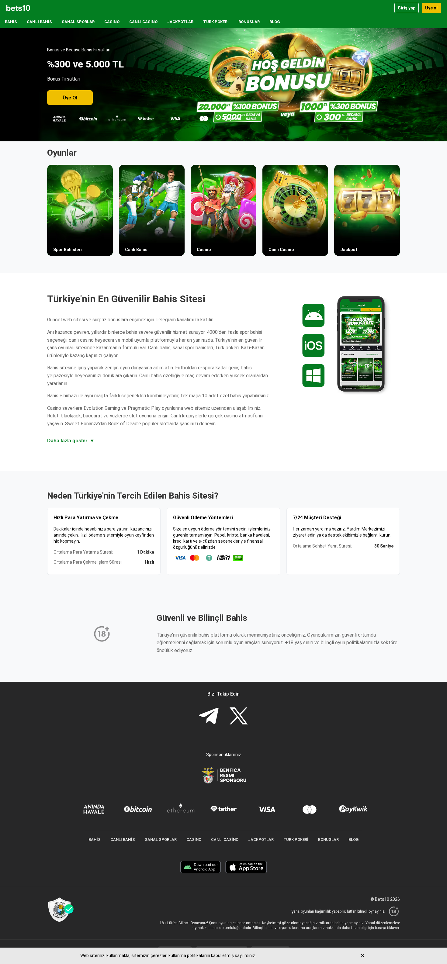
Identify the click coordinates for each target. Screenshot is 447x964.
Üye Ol (70, 98)
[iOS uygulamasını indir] (246, 868)
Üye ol (431, 7)
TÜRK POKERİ (216, 21)
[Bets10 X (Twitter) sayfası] (238, 716)
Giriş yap (406, 7)
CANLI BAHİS (39, 21)
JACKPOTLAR (180, 21)
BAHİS (11, 21)
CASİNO (112, 21)
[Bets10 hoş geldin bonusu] (223, 84)
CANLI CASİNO (143, 21)
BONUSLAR (249, 21)
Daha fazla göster (71, 440)
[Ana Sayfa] (18, 8)
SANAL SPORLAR (78, 21)
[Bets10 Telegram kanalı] (208, 716)
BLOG (274, 21)
